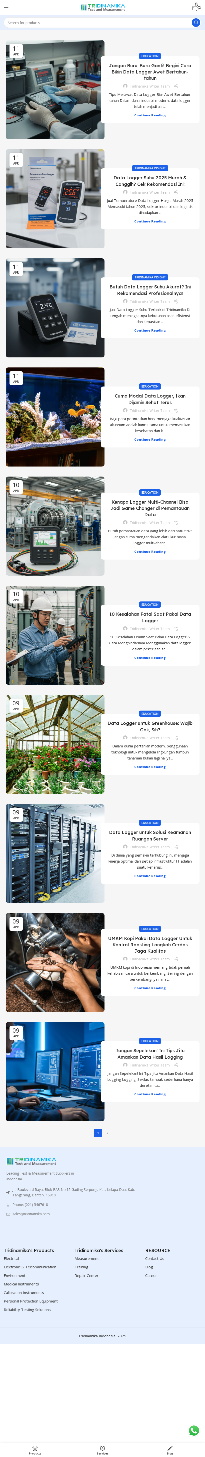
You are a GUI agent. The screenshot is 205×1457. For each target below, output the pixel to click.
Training (81, 1266)
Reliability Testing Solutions (27, 1309)
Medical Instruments (21, 1283)
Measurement (86, 1258)
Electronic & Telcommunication (30, 1266)
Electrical (11, 1258)
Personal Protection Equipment (31, 1300)
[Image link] (31, 1161)
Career (151, 1275)
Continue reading (150, 115)
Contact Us (154, 1258)
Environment (15, 1275)
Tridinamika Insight (150, 168)
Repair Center (86, 1275)
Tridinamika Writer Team (150, 86)
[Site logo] (102, 7)
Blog (149, 1266)
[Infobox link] (196, 8)
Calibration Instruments (24, 1292)
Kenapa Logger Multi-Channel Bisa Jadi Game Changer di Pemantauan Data (150, 508)
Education (150, 56)
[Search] (196, 22)
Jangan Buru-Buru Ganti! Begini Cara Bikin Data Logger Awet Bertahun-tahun (150, 72)
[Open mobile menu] (6, 8)
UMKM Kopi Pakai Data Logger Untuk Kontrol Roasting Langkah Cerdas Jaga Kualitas (150, 945)
